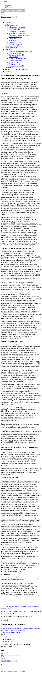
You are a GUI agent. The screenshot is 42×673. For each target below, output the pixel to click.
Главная (7, 22)
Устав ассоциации (15, 37)
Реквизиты (13, 38)
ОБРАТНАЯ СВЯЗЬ (12, 71)
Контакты (12, 40)
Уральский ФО (14, 62)
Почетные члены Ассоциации (19, 35)
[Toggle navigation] (1, 19)
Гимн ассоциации (15, 42)
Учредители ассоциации (17, 33)
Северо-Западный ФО (16, 55)
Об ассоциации (14, 29)
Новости (8, 24)
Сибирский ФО (14, 64)
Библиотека (9, 68)
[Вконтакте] (9, 5)
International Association (17, 28)
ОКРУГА (8, 49)
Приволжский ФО (15, 60)
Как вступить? (6, 17)
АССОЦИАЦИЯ (11, 26)
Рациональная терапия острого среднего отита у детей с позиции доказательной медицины (20, 629)
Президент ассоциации (17, 31)
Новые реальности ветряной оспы (13, 632)
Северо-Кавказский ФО (17, 58)
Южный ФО (13, 57)
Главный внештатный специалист (21, 51)
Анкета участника (15, 44)
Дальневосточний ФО (16, 66)
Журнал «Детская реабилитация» (16, 69)
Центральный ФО (15, 53)
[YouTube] (8, 7)
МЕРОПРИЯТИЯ (11, 48)
